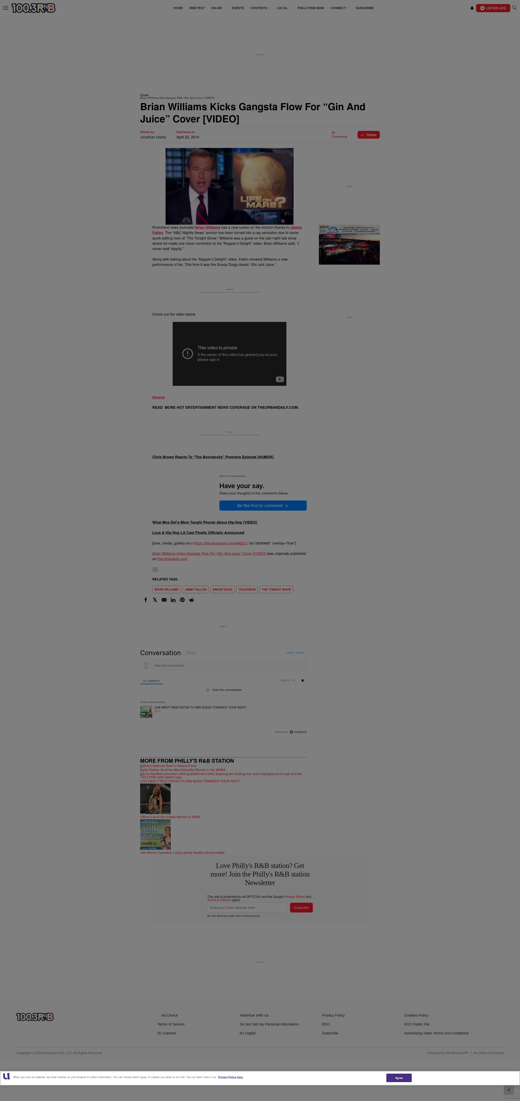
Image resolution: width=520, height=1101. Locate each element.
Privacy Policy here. (230, 1077)
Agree (399, 1078)
